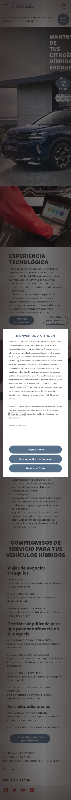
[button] (35, 459)
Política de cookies (17, 414)
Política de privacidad (18, 425)
